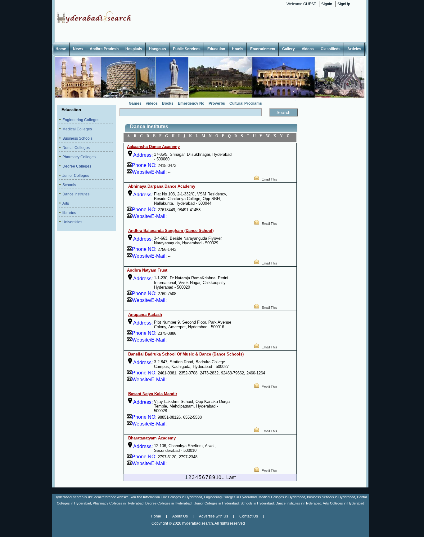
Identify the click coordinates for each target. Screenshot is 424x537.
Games (135, 103)
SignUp (343, 4)
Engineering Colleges (80, 120)
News (78, 49)
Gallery (288, 49)
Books (168, 103)
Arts (65, 203)
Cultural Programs (245, 103)
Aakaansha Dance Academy (153, 146)
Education (216, 49)
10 (218, 477)
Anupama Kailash (145, 314)
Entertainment (262, 49)
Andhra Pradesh (104, 49)
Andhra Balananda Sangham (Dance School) (171, 230)
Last (231, 477)
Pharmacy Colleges (79, 157)
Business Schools (77, 138)
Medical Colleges (77, 129)
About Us (180, 516)
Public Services (187, 49)
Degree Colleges (76, 166)
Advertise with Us (213, 516)
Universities (72, 222)
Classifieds (331, 49)
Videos (308, 49)
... (224, 477)
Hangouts (157, 49)
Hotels (237, 49)
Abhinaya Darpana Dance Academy (161, 186)
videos (152, 103)
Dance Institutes (75, 194)
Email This (269, 179)
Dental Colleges (76, 148)
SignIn (326, 4)
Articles (354, 49)
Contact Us (248, 516)
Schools (69, 185)
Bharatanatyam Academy (152, 438)
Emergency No (191, 103)
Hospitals (133, 49)
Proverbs (217, 103)
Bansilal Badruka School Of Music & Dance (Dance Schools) (186, 354)
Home (61, 49)
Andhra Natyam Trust (147, 270)
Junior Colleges (75, 175)
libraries (69, 213)
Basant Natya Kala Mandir (152, 393)
